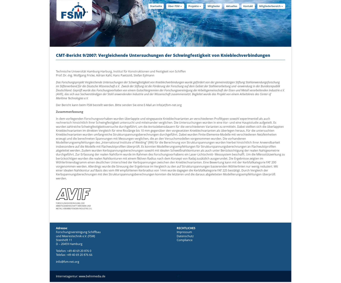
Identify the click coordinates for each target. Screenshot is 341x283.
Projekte (193, 6)
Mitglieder (214, 6)
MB (179, 276)
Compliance (185, 240)
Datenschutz (185, 236)
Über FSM (174, 6)
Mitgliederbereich (270, 6)
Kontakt (248, 6)
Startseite (156, 6)
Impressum (184, 232)
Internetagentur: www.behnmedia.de (80, 276)
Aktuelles (231, 6)
